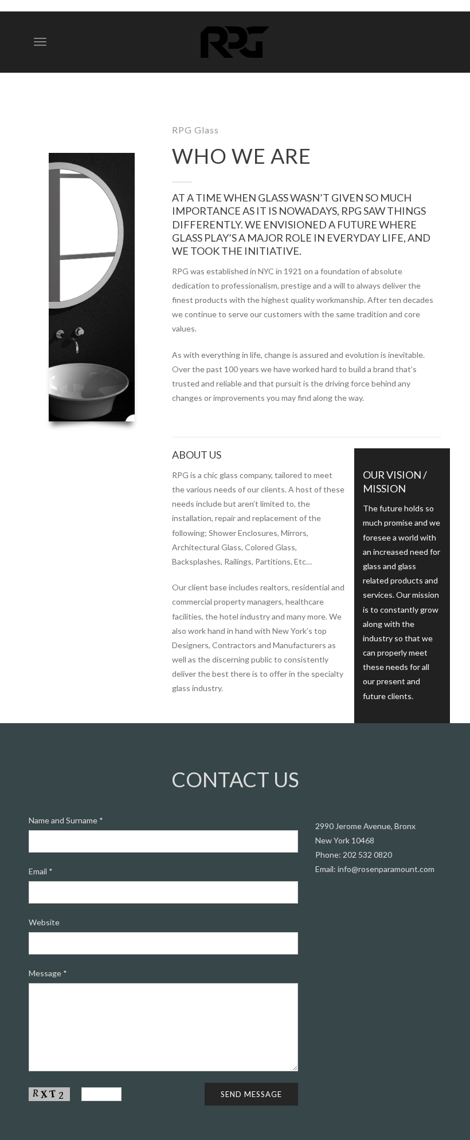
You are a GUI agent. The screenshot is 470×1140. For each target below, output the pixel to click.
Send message (251, 1094)
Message (48, 973)
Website (44, 922)
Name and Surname (66, 820)
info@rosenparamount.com (386, 869)
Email (41, 871)
